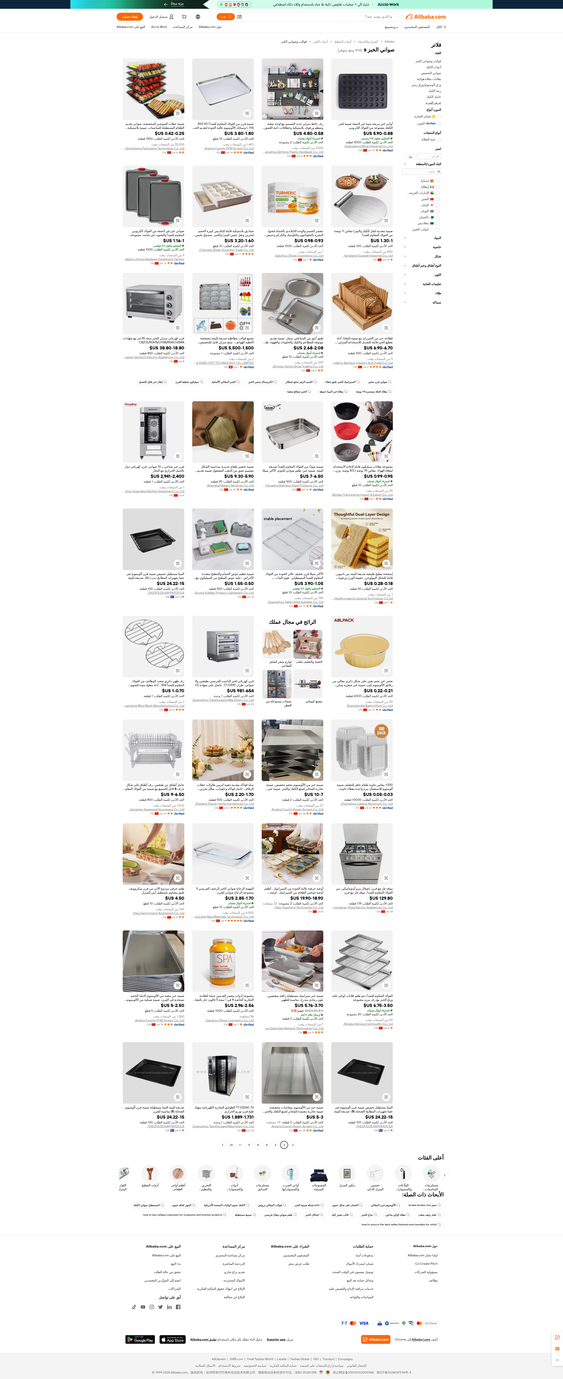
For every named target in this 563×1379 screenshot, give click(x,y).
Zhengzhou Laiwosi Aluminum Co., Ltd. (366, 803)
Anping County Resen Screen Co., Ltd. (297, 809)
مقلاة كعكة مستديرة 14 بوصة (371, 391)
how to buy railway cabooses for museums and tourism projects (182, 1214)
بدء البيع (176, 1263)
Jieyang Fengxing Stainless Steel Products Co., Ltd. (292, 485)
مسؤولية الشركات (426, 1272)
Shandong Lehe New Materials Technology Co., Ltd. (223, 916)
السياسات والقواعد (361, 1297)
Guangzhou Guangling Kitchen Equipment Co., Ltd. (153, 491)
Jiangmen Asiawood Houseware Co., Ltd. (156, 809)
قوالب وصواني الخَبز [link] (294, 41)
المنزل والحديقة (368, 41)
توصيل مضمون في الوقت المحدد (352, 1272)
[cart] (183, 17)
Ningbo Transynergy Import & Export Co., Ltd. (362, 494)
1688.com (236, 1359)
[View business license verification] (321, 1372)
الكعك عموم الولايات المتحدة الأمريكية (224, 1205)
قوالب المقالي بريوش (270, 1205)
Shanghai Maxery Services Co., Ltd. (230, 485)
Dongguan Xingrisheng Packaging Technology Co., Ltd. (153, 148)
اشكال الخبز (312, 1214)
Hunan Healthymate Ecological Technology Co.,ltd (362, 598)
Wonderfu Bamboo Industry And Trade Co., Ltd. (362, 363)
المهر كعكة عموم (181, 1205)
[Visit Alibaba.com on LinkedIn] (169, 1307)
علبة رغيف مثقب (427, 1214)
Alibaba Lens (421, 1339)
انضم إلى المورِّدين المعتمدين (162, 1280)
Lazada (281, 1359)
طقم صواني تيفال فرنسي (278, 1214)
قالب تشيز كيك (340, 1214)
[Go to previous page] (293, 1145)
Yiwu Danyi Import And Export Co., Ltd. (158, 913)
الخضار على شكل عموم (345, 1205)
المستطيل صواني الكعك (146, 1205)
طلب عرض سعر (298, 1263)
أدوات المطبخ (343, 41)
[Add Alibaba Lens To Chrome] (375, 1339)
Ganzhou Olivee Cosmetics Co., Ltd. (299, 255)
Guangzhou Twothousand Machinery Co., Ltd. (223, 700)
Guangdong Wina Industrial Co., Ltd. (368, 146)
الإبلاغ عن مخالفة (234, 1297)
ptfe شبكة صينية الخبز (307, 1205)
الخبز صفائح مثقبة (297, 391)
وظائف (433, 1280)
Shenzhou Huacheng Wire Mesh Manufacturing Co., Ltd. (153, 705)
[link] (557, 1337)
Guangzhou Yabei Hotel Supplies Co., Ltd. (295, 602)
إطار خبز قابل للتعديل (151, 381)
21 (231, 1144)
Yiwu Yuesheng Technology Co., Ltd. (298, 907)
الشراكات (174, 1288)
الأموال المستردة (234, 1280)
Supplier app (276, 1339)
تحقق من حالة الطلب (167, 1272)
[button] (239, 16)
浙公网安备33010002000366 (353, 1372)
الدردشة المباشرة (234, 1263)
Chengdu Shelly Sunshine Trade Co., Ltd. (226, 250)
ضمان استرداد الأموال (359, 1263)
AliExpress (219, 1359)
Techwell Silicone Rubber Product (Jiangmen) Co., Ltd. (223, 592)
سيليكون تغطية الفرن (187, 381)
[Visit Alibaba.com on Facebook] (178, 1307)
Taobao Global (299, 1359)
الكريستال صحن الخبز (260, 381)
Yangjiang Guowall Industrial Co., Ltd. (368, 255)
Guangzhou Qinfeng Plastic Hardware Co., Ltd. (292, 152)
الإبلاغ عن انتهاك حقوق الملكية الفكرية (221, 1288)
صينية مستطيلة (243, 1214)
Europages (345, 1359)
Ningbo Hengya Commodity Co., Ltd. (368, 1024)
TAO (316, 1359)
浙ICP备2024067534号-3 (394, 1372)
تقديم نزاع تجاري (234, 1272)
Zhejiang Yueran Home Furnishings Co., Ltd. (224, 803)
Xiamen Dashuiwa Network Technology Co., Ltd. (292, 1028)
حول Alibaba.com (425, 1246)
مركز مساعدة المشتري (230, 1255)
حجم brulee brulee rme (423, 1205)
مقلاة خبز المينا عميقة (331, 391)
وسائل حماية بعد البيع (360, 1280)
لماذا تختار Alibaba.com (423, 1255)
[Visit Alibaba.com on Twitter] (160, 1307)
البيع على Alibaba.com (166, 1255)
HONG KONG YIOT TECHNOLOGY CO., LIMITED (223, 363)
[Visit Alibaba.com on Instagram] (151, 1307)
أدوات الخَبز (320, 41)
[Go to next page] (223, 1145)
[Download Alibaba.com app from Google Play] (140, 1339)
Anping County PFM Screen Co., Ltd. (229, 148)
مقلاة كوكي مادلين (396, 1214)
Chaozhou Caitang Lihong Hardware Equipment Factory (153, 259)
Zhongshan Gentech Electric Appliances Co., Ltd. (153, 357)
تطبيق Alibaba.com (203, 1339)
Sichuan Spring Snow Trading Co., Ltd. (297, 366)
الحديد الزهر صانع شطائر (299, 381)
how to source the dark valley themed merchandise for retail (399, 1224)
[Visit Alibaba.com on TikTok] (134, 1307)
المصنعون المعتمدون (296, 1255)
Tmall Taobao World (260, 1359)
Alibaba (390, 41)
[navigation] (422, 594)
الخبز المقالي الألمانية (224, 381)
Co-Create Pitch (426, 1263)
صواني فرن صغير (377, 381)
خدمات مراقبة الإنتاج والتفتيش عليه (351, 1288)
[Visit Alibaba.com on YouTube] (143, 1307)
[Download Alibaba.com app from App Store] (172, 1339)
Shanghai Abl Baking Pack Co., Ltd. (369, 705)
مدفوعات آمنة (364, 1255)
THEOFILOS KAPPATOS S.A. (165, 592)
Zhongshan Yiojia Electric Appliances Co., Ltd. (362, 907)
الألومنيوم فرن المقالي (383, 1205)
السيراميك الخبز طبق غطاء (340, 381)
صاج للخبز (367, 1214)
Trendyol (328, 1359)
